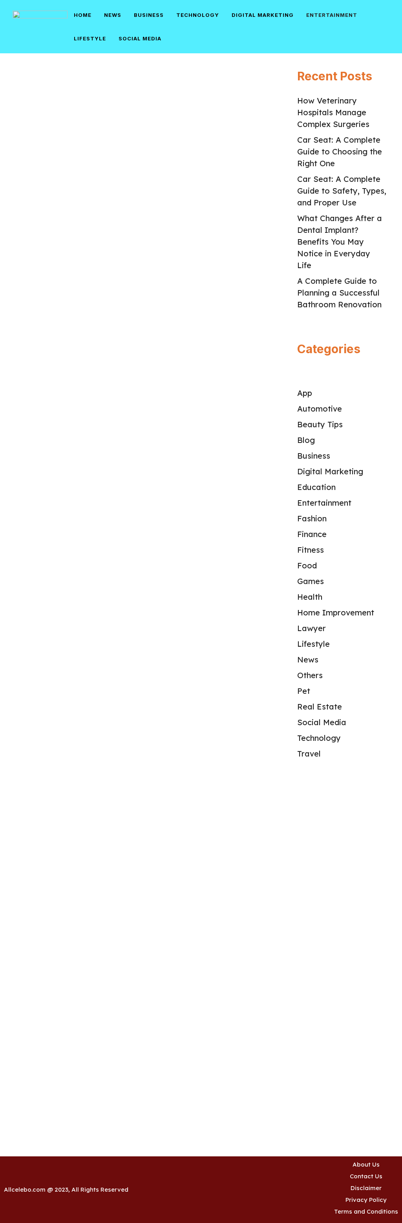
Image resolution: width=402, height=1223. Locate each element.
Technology (197, 15)
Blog (306, 440)
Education (316, 487)
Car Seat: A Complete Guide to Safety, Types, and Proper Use (341, 190)
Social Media (140, 38)
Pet (303, 691)
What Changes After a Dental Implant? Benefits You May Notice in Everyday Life (339, 241)
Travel (309, 753)
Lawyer (311, 628)
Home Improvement (335, 612)
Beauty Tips (320, 424)
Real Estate (319, 706)
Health (309, 597)
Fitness (310, 550)
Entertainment (331, 15)
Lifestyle (90, 38)
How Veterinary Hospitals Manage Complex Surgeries (333, 112)
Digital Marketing (263, 15)
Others (310, 675)
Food (307, 565)
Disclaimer (366, 1188)
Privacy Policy (366, 1199)
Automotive (319, 409)
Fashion (312, 518)
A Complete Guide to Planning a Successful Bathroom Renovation (340, 292)
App (304, 393)
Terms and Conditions (366, 1211)
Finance (312, 534)
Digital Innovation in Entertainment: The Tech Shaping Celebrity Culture (68, 182)
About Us (366, 1164)
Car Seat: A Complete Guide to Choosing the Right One (339, 151)
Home (82, 15)
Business (149, 15)
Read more (105, 347)
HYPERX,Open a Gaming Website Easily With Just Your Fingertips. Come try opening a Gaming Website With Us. (68, 698)
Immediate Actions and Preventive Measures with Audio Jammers (65, 432)
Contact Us (366, 1176)
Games (310, 581)
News (112, 15)
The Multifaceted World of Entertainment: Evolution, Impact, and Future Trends (64, 959)
